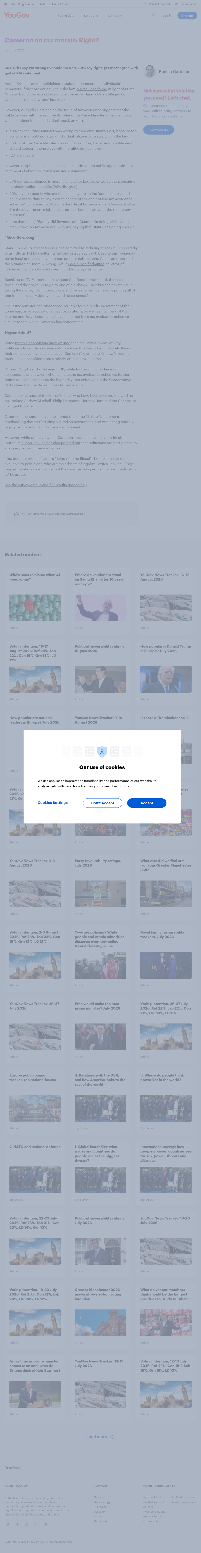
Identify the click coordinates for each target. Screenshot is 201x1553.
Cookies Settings (53, 802)
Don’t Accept (102, 803)
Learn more (120, 786)
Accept (147, 803)
